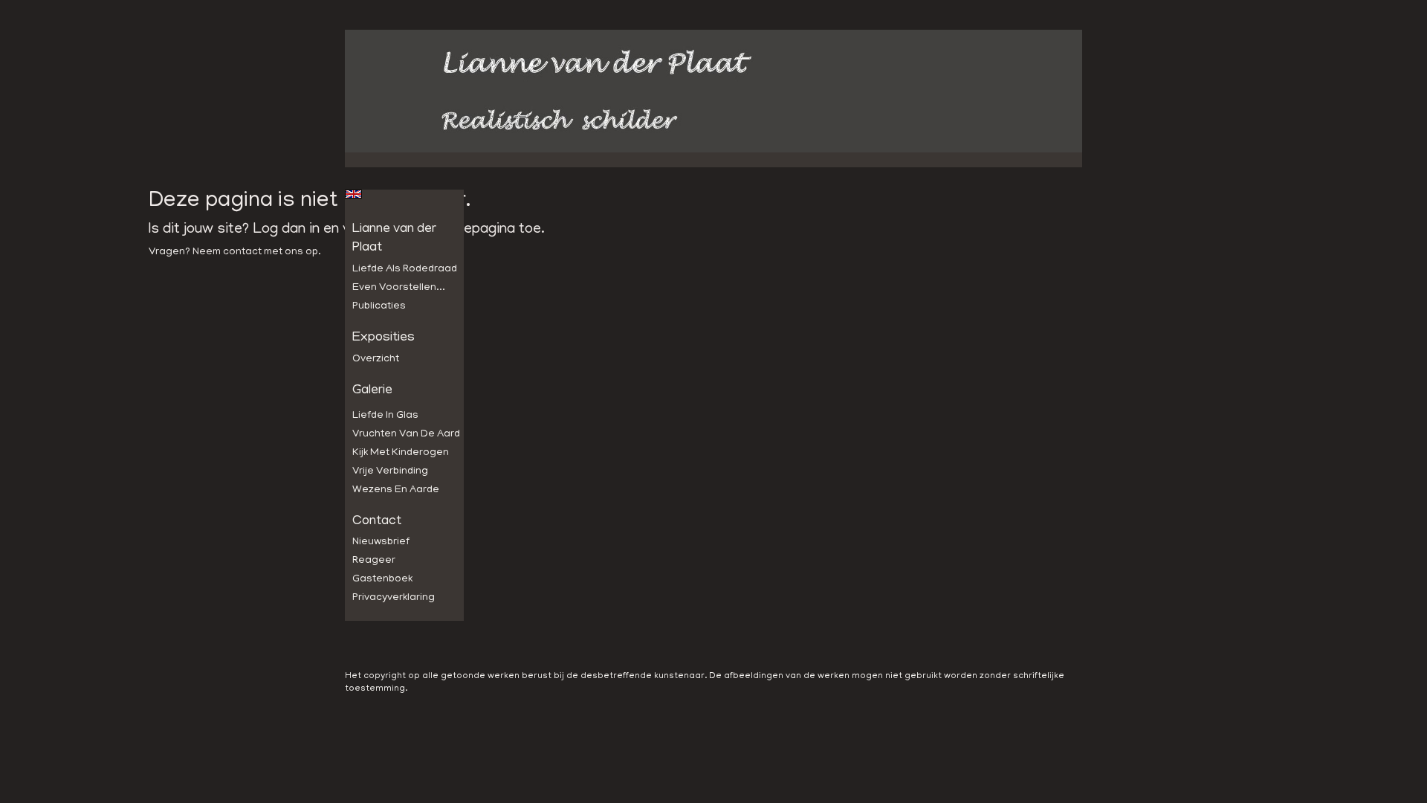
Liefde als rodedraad (404, 269)
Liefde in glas (385, 416)
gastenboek (382, 579)
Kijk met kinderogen (400, 453)
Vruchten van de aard (406, 434)
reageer (373, 561)
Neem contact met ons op (255, 252)
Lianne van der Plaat (394, 239)
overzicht (375, 359)
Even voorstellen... (398, 288)
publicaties (379, 306)
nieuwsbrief (381, 542)
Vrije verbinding (390, 471)
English (353, 194)
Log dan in (286, 230)
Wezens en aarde (395, 490)
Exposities (383, 338)
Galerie (372, 391)
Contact (376, 522)
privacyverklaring (393, 598)
